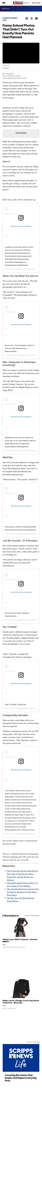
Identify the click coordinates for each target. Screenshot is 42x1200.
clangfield (21, 355)
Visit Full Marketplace (32, 915)
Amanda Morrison (22, 620)
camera (11, 97)
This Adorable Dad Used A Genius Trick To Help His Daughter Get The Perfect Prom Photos (23, 892)
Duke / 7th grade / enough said (15, 704)
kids (30, 88)
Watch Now (36, 3)
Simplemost (33, 853)
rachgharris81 (21, 708)
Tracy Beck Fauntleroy (24, 534)
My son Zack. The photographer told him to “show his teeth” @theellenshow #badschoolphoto (19, 348)
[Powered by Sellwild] (36, 1042)
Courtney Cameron (22, 450)
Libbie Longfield (21, 269)
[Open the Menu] (4, 3)
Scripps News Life (10, 19)
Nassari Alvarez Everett (24, 834)
